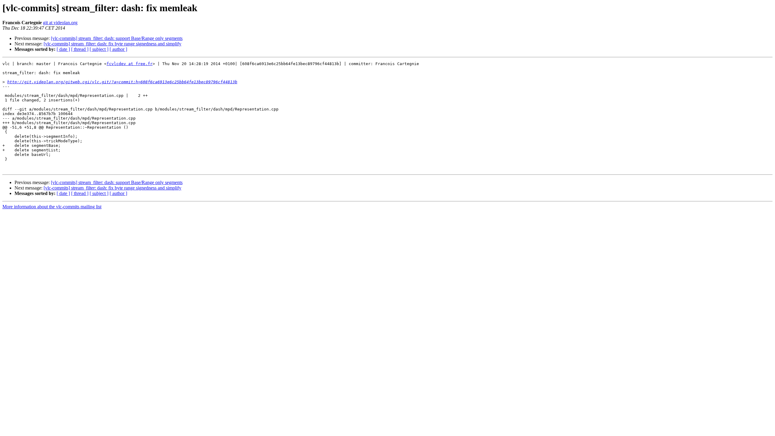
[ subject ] (99, 49)
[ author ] (118, 49)
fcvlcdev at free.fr (130, 63)
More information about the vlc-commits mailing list (51, 206)
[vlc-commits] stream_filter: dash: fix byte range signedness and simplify (112, 43)
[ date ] (63, 49)
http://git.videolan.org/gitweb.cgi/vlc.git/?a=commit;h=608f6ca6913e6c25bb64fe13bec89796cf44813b (122, 82)
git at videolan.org (60, 22)
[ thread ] (79, 49)
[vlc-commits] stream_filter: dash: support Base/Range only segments (117, 38)
